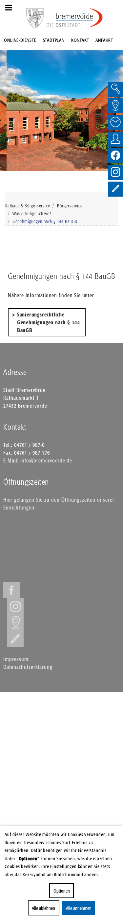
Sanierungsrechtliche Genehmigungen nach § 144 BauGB (49, 322)
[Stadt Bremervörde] (75, 17)
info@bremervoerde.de (46, 460)
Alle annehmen (78, 908)
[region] (61, 105)
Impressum (16, 659)
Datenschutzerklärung (27, 667)
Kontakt (80, 40)
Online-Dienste (20, 40)
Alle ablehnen (43, 908)
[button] (7, 105)
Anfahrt (104, 40)
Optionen (61, 891)
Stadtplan (54, 40)
